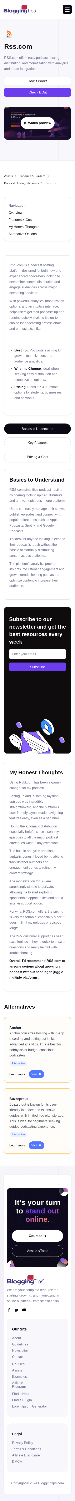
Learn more (17, 1074)
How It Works (37, 81)
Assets (8, 175)
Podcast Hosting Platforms (21, 183)
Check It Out (38, 92)
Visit (36, 1074)
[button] (67, 9)
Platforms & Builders (32, 175)
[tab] (37, 429)
